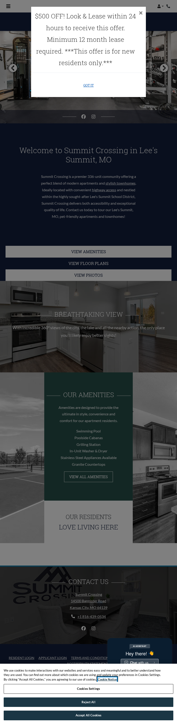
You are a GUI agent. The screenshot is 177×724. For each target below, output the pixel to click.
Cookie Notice (107, 679)
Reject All (88, 702)
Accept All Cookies (88, 715)
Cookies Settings (88, 689)
